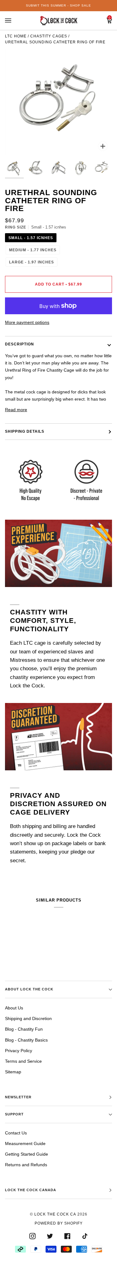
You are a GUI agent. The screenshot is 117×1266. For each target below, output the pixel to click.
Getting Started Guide (26, 1154)
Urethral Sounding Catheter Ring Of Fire (55, 42)
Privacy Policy (18, 1050)
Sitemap (13, 1071)
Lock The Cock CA (55, 1214)
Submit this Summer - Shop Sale (58, 5)
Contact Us (16, 1132)
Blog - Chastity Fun (24, 1029)
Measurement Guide (25, 1143)
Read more (16, 409)
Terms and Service (23, 1061)
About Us (14, 1007)
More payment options (27, 322)
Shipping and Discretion (28, 1018)
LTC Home (16, 36)
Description (19, 344)
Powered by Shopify (59, 1223)
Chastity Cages (48, 36)
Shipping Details (24, 431)
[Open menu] (14, 20)
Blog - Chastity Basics (26, 1039)
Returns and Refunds (26, 1164)
